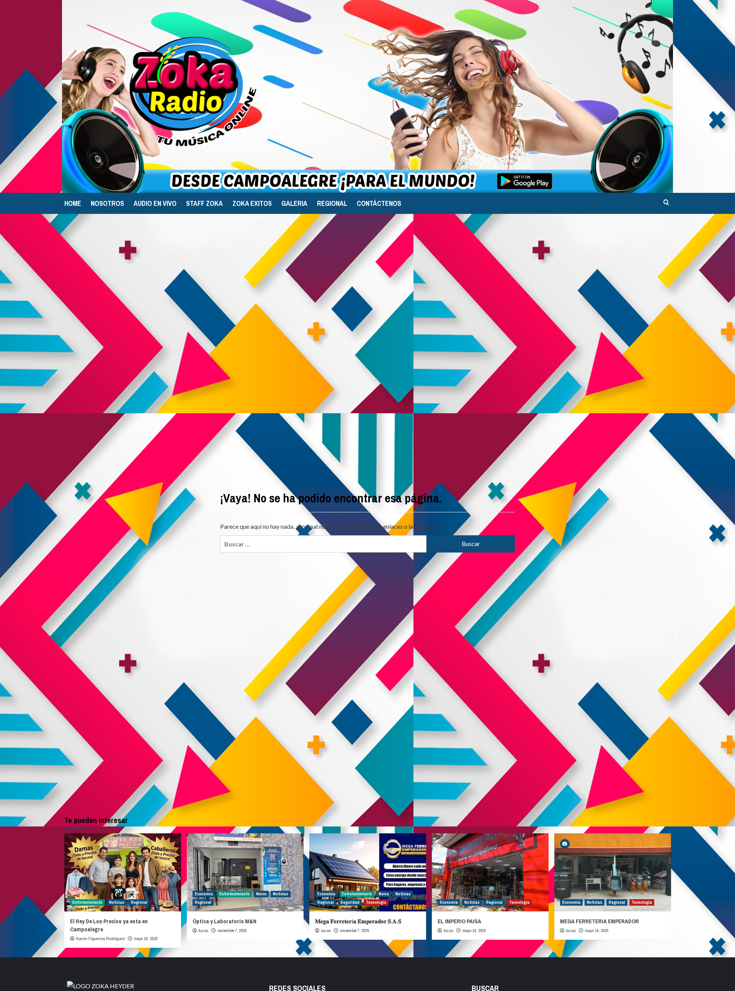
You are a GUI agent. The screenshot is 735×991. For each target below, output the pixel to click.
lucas (204, 930)
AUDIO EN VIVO (155, 203)
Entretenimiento (87, 902)
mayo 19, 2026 (146, 938)
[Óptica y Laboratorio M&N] (245, 872)
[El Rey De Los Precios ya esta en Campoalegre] (122, 872)
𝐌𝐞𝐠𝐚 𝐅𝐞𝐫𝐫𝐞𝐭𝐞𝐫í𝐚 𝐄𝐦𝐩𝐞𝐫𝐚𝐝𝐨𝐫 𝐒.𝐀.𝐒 (358, 921)
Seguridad (349, 902)
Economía (204, 893)
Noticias (116, 902)
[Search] (666, 202)
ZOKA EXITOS (252, 203)
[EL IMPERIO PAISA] (490, 872)
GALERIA (294, 203)
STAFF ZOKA (204, 203)
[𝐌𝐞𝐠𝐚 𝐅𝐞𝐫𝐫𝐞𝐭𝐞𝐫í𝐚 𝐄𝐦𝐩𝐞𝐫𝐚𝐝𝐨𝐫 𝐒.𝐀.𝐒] (367, 872)
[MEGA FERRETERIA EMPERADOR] (612, 872)
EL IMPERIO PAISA (459, 921)
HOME (72, 203)
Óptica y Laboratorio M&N (224, 921)
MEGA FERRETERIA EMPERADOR (599, 921)
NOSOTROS (107, 203)
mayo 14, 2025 (474, 930)
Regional (139, 902)
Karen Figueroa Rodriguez (100, 938)
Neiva (261, 893)
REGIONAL (332, 203)
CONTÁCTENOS (379, 203)
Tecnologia (376, 902)
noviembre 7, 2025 (232, 930)
